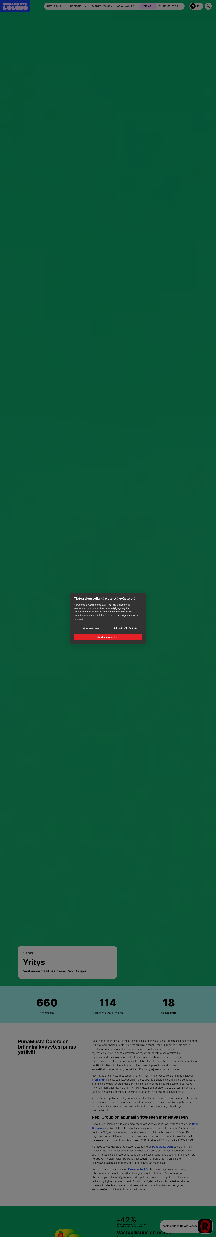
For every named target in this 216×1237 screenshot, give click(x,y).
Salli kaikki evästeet (108, 637)
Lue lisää (78, 619)
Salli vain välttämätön (125, 628)
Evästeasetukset (90, 628)
